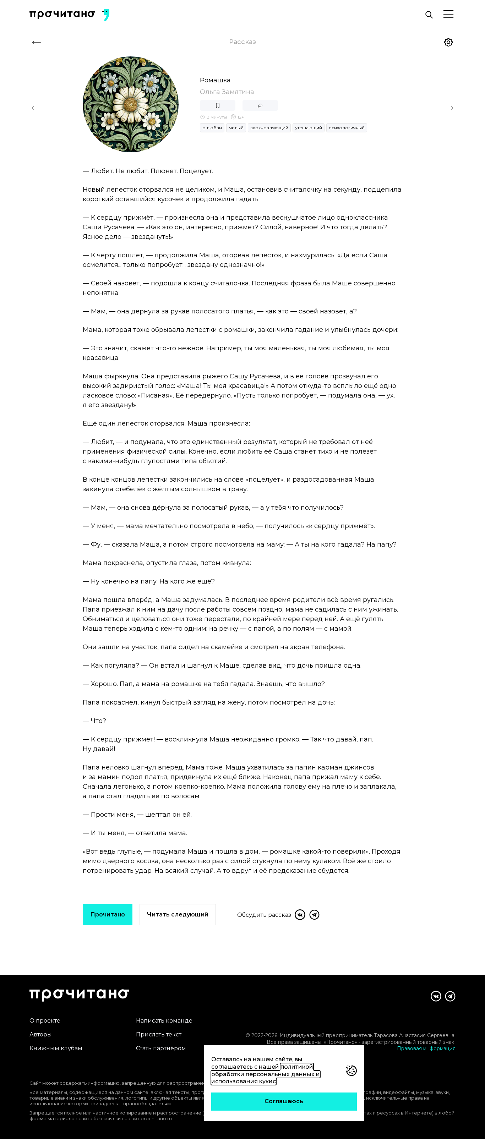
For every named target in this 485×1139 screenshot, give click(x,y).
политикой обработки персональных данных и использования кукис (265, 1074)
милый (236, 127)
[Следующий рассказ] (452, 108)
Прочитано (107, 914)
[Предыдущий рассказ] (33, 108)
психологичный (347, 127)
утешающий (308, 127)
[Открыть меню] (448, 14)
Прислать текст (158, 1034)
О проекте (44, 1020)
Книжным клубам (55, 1048)
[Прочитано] (62, 15)
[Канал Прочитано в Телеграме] (450, 996)
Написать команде (164, 1020)
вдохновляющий (269, 127)
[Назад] (36, 42)
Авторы (40, 1034)
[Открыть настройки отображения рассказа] (448, 42)
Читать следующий (177, 914)
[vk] (300, 914)
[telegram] (314, 914)
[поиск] (429, 15)
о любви (212, 127)
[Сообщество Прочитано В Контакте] (436, 996)
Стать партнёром (161, 1048)
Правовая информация (426, 1048)
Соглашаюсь (284, 1101)
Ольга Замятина (227, 92)
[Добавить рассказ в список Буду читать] (217, 105)
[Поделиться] (260, 105)
